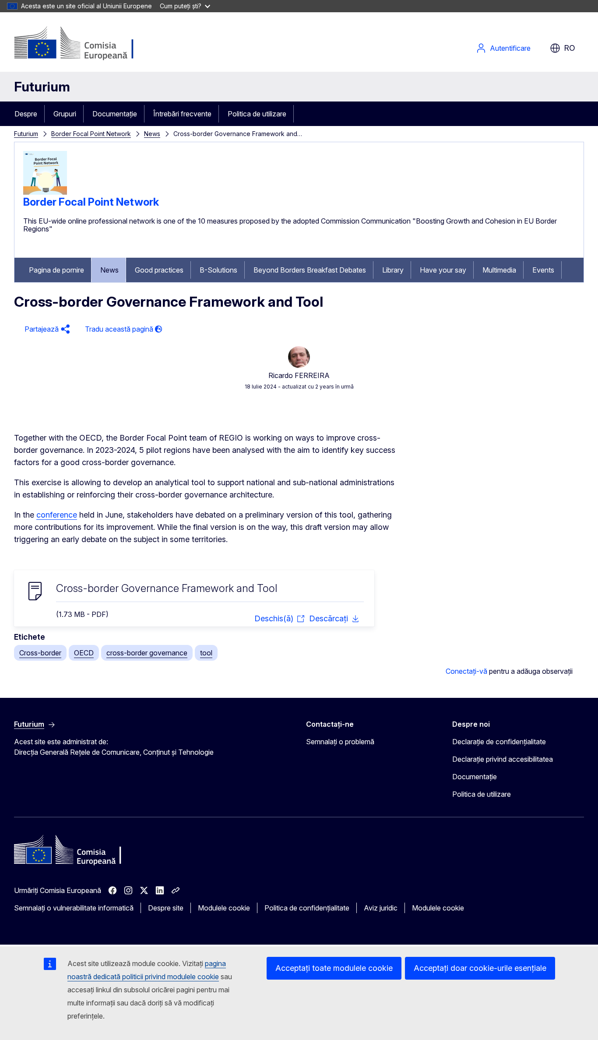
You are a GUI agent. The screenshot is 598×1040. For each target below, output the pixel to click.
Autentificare (510, 48)
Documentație (114, 113)
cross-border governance (146, 652)
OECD (84, 652)
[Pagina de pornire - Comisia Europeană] (84, 43)
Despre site (165, 907)
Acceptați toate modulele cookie (334, 968)
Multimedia (499, 270)
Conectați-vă (466, 671)
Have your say (443, 270)
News (152, 133)
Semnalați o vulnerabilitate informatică (74, 907)
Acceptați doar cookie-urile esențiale (480, 968)
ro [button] (569, 48)
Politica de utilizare (257, 113)
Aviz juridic (380, 907)
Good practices (159, 270)
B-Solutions (218, 270)
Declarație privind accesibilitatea (502, 759)
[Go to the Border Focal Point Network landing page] (45, 192)
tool (206, 652)
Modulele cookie (224, 907)
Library (393, 270)
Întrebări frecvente (182, 113)
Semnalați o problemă (340, 741)
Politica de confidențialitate (306, 907)
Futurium (42, 87)
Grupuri (64, 113)
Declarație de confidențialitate (499, 741)
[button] (46, 329)
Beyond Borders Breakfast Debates (309, 270)
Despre (25, 113)
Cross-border (40, 652)
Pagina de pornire (56, 270)
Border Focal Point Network (91, 133)
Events (543, 270)
